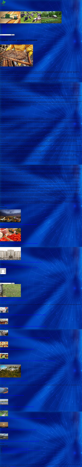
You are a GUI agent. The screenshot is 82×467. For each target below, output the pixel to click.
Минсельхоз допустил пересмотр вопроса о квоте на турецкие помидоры (19, 243)
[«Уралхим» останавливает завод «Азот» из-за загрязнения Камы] (4, 404)
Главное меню (3, 35)
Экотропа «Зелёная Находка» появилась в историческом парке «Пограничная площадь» (23, 418)
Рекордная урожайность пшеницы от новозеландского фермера (15, 449)
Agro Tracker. (2, 7)
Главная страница (6, 25)
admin (7, 42)
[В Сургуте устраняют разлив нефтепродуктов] (4, 392)
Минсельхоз (4, 29)
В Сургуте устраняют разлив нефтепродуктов (12, 395)
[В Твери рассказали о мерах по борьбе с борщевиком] (10, 377)
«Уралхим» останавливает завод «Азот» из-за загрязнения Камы (17, 406)
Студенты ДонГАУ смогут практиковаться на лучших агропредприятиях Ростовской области (21, 450)
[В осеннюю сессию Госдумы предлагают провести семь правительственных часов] (10, 259)
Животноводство (5, 28)
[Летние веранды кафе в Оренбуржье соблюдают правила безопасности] (10, 222)
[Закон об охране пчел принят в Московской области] (10, 296)
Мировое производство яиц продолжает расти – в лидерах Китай (17, 349)
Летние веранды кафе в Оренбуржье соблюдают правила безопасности (18, 224)
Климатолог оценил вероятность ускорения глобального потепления (18, 429)
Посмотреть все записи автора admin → (8, 278)
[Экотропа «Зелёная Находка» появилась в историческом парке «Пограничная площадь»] (4, 415)
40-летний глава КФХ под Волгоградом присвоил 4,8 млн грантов (16, 448)
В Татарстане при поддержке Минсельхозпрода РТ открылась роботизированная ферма (23, 314)
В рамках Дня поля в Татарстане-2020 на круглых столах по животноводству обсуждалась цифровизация (27, 360)
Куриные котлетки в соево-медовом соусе (11, 451)
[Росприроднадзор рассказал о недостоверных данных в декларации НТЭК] (4, 438)
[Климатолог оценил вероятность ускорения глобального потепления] (4, 427)
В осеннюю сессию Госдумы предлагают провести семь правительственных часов (21, 262)
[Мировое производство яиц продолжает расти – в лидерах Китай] (4, 346)
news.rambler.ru (8, 205)
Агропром (4, 26)
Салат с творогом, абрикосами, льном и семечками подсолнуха (15, 452)
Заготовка (4, 32)
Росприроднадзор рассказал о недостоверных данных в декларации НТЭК (19, 441)
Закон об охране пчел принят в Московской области (13, 300)
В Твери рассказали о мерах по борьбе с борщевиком (14, 380)
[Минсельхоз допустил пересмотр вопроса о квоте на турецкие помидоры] (10, 240)
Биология (4, 27)
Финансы (4, 31)
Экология (4, 30)
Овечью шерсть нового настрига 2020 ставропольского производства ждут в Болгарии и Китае (25, 337)
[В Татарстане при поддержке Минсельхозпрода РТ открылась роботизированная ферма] (4, 312)
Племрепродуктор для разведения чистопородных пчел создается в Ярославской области (23, 326)
